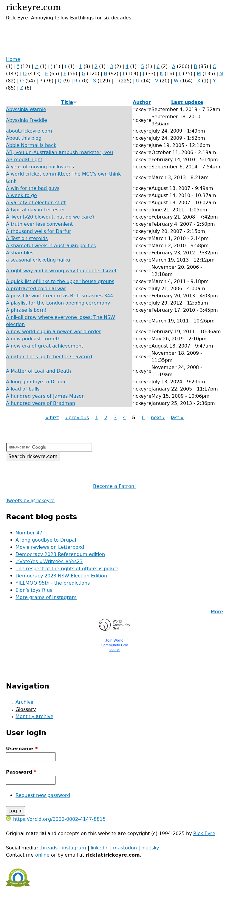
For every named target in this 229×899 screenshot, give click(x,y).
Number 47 (29, 533)
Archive (24, 702)
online (42, 855)
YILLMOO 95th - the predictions (53, 583)
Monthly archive (34, 716)
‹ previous (77, 417)
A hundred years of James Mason (45, 396)
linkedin (100, 848)
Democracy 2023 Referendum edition (60, 554)
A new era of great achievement (44, 346)
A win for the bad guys (32, 188)
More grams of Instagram (46, 597)
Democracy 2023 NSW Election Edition (61, 576)
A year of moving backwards (40, 167)
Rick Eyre (204, 833)
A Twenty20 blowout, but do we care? (50, 217)
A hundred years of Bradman (40, 403)
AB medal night (24, 159)
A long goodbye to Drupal (36, 382)
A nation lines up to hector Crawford (49, 356)
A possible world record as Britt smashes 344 (59, 296)
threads (48, 848)
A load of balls (22, 389)
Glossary (26, 709)
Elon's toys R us (34, 590)
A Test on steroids (27, 238)
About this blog (23, 138)
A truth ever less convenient (39, 224)
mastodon (125, 848)
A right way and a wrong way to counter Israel (61, 270)
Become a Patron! (114, 486)
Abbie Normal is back (31, 145)
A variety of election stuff (36, 202)
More (217, 611)
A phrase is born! (26, 310)
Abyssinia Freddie (26, 120)
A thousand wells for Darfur (38, 231)
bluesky (150, 848)
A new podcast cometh (33, 339)
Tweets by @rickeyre (30, 500)
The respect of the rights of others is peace (67, 568)
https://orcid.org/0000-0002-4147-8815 (59, 819)
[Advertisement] (76, 30)
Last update (187, 102)
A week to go (21, 195)
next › (158, 417)
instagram (74, 848)
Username (22, 749)
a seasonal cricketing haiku (38, 260)
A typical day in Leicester (35, 210)
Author (142, 102)
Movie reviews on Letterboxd (50, 547)
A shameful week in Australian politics (51, 245)
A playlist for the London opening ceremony (58, 303)
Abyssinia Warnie (26, 109)
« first (52, 417)
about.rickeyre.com (29, 131)
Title (67, 102)
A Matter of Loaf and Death (38, 371)
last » (177, 417)
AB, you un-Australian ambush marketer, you (59, 152)
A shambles (19, 253)
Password (21, 772)
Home (13, 59)
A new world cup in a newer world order (53, 331)
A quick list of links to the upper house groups (60, 281)
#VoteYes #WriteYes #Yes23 (49, 561)
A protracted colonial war (36, 288)
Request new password (43, 795)
